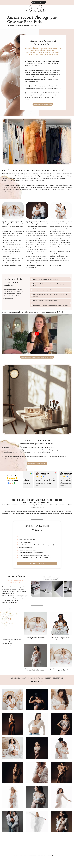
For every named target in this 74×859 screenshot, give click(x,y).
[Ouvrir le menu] (29, 2)
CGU (17, 855)
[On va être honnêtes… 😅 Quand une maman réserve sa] (45, 844)
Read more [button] (27, 485)
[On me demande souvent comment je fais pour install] (63, 844)
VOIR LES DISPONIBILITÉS (38, 2)
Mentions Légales (22, 855)
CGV (14, 855)
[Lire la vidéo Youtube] (37, 334)
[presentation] (35, 623)
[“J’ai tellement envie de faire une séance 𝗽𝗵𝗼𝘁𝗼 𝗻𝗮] (10, 844)
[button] (71, 479)
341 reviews (14, 480)
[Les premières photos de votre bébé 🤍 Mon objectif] (28, 844)
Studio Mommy (57, 855)
